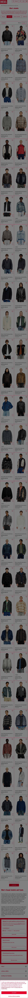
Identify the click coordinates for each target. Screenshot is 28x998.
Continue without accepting (14, 996)
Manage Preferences (5, 987)
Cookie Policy (4, 988)
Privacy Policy (18, 987)
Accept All (14, 992)
